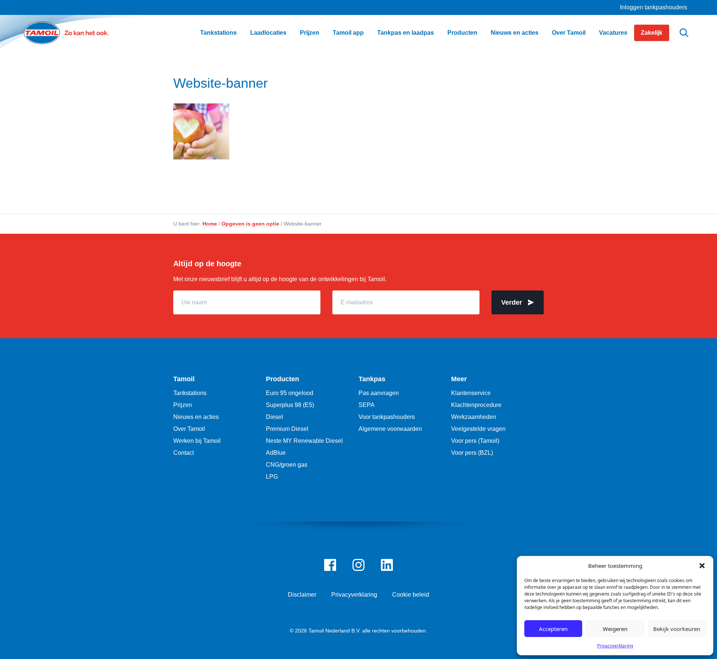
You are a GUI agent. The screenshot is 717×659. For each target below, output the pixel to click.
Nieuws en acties (196, 417)
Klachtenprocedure (476, 405)
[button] (702, 565)
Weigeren (615, 628)
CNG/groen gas (286, 464)
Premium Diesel (287, 429)
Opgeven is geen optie (250, 224)
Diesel (274, 417)
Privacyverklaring (615, 646)
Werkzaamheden (473, 417)
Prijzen (182, 405)
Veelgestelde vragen (478, 429)
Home (209, 224)
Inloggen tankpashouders (653, 7)
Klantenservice (471, 393)
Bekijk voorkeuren (676, 628)
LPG (272, 476)
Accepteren (553, 628)
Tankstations (190, 393)
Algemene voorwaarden (390, 429)
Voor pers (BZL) (472, 453)
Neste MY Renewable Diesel (304, 441)
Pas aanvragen (378, 393)
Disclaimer (302, 594)
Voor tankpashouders (386, 417)
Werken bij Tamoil (197, 441)
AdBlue (276, 453)
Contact (183, 453)
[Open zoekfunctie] (684, 33)
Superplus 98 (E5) (290, 405)
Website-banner (220, 83)
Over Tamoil (189, 429)
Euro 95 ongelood (289, 393)
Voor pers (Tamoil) (475, 441)
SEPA (366, 405)
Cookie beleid (410, 594)
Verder (511, 302)
